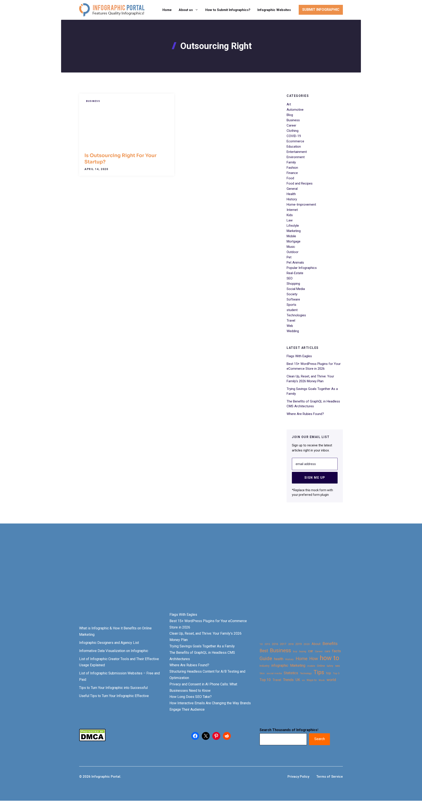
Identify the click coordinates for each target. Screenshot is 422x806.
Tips (319, 672)
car (310, 651)
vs (303, 680)
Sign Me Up (314, 477)
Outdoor (292, 252)
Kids (290, 215)
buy (295, 651)
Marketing (294, 231)
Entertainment (297, 152)
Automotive (295, 110)
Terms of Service (329, 777)
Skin (262, 673)
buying (302, 651)
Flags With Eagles (299, 356)
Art (289, 104)
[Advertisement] (139, 575)
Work (322, 680)
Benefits (330, 643)
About (316, 644)
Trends (288, 680)
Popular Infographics (302, 268)
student (292, 310)
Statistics (291, 673)
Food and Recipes (300, 183)
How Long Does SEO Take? (190, 697)
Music (291, 247)
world (331, 679)
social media (274, 673)
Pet (289, 257)
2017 (283, 644)
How (313, 658)
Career (291, 125)
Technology (306, 673)
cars (327, 651)
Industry (264, 665)
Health (291, 194)
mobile (311, 665)
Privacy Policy (298, 777)
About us (186, 10)
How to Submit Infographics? (227, 10)
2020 (307, 644)
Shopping (293, 284)
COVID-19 (294, 136)
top (328, 673)
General (292, 189)
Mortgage (293, 241)
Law (290, 220)
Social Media (296, 289)
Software (293, 299)
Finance (292, 173)
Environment (296, 157)
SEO (290, 278)
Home (167, 10)
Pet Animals (295, 262)
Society (292, 294)
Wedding (293, 331)
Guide (266, 658)
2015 (267, 644)
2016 (275, 644)
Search (319, 739)
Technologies (296, 315)
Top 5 (336, 673)
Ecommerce (295, 141)
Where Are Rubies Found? (305, 414)
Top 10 (265, 679)
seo (337, 665)
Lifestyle (293, 226)
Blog (290, 115)
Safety (330, 666)
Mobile (291, 236)
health (278, 659)
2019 (298, 644)
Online (321, 665)
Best (264, 650)
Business (93, 101)
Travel (291, 320)
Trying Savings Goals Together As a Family (202, 646)
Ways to (312, 680)
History (292, 199)
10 (261, 644)
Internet (292, 210)
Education (294, 147)
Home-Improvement (301, 204)
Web (290, 326)
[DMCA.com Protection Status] (92, 740)
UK (298, 680)
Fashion (292, 168)
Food (290, 178)
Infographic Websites (274, 10)
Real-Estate (295, 273)
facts (336, 651)
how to (329, 658)
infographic (279, 666)
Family (291, 162)
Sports (291, 305)
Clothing (292, 131)
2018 (290, 644)
